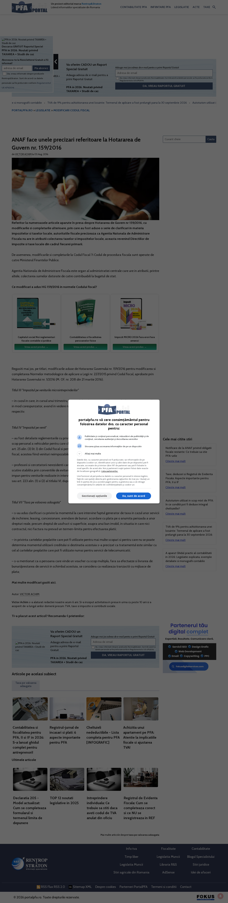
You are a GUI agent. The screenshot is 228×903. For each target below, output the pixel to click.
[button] (114, 453)
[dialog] (114, 451)
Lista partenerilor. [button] (109, 471)
